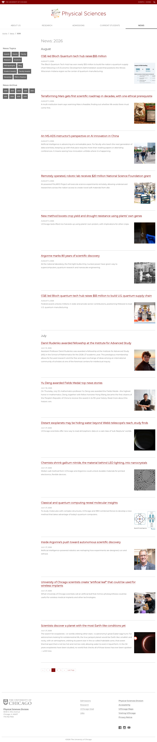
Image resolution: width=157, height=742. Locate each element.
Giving (148, 2)
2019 (18, 96)
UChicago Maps (126, 709)
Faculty (23, 54)
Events (141, 2)
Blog (20, 65)
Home (4, 34)
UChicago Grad (87, 709)
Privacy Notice (125, 717)
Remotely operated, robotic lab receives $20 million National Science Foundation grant (96, 176)
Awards (6, 54)
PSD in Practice (20, 77)
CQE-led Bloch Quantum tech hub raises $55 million (74, 56)
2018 (25, 96)
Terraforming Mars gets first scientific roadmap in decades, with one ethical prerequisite (96, 96)
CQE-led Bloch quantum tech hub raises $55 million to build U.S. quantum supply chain (96, 295)
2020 (12, 96)
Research (47, 25)
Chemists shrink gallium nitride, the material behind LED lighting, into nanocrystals (94, 462)
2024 (19, 91)
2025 (12, 91)
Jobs (82, 713)
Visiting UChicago (127, 713)
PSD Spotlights (9, 65)
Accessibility (124, 705)
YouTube (129, 728)
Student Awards (10, 71)
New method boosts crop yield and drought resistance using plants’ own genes (91, 216)
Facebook (120, 728)
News (141, 25)
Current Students (110, 25)
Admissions (78, 25)
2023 (25, 91)
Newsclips (7, 77)
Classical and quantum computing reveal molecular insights (79, 502)
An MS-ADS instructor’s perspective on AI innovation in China (80, 136)
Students (17, 60)
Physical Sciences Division (78, 13)
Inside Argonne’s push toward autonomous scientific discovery (81, 542)
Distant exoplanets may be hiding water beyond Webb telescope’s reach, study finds (94, 422)
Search (154, 2)
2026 (5, 91)
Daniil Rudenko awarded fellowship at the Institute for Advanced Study (86, 343)
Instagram (124, 728)
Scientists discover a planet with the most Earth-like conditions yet (83, 625)
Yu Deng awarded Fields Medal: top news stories (71, 383)
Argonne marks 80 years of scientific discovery (70, 255)
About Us (16, 25)
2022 (32, 91)
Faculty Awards (24, 71)
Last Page (71, 670)
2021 (5, 96)
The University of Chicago (16, 2)
